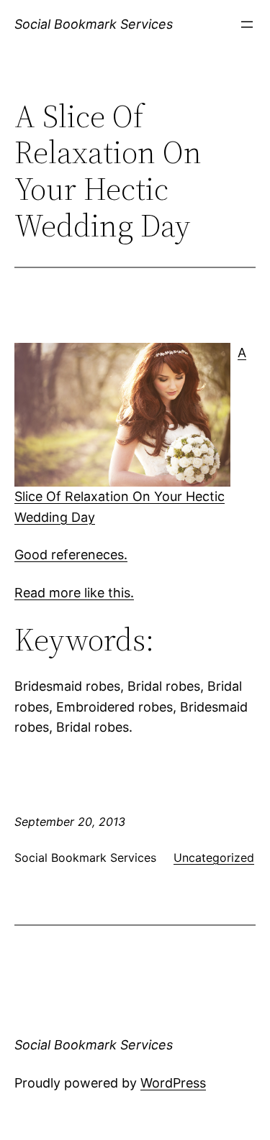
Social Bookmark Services (93, 24)
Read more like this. (74, 592)
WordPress (173, 1082)
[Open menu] (247, 24)
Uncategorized (214, 857)
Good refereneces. (70, 554)
